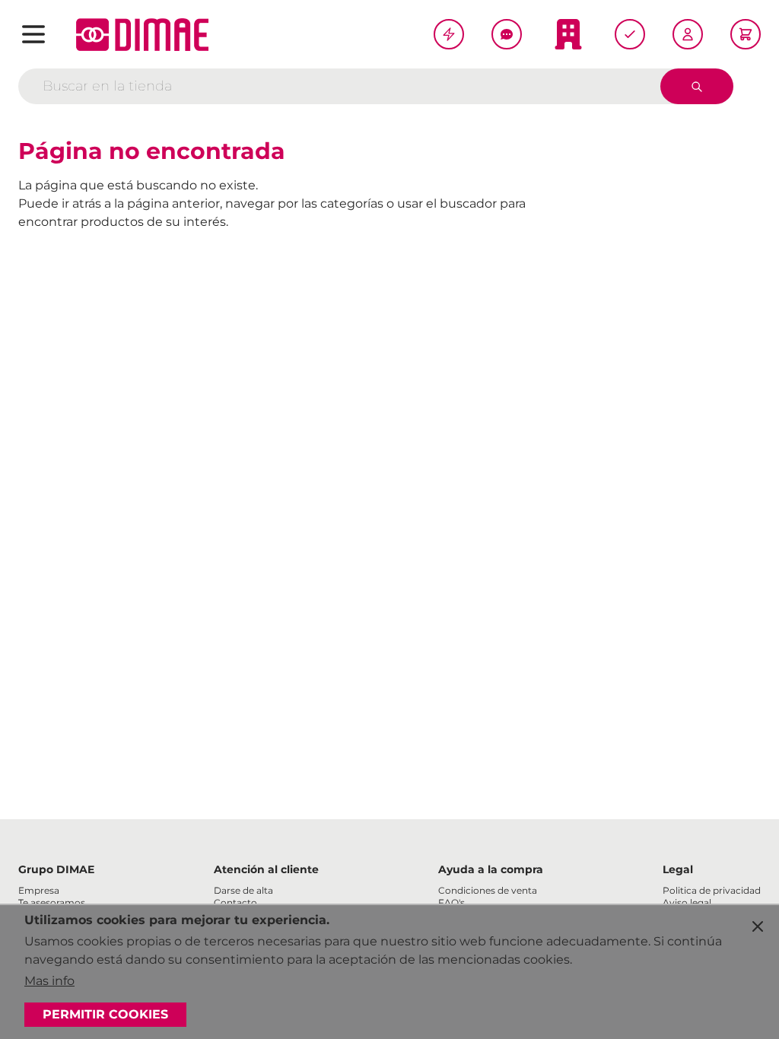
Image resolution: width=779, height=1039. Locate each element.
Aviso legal (687, 902)
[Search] (696, 86)
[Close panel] (757, 926)
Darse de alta (243, 890)
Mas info (49, 981)
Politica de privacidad (712, 890)
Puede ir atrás (59, 203)
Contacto (235, 902)
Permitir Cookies (105, 1014)
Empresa (38, 890)
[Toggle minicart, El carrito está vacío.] (745, 34)
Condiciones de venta (487, 890)
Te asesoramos (51, 902)
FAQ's (451, 902)
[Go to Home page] (142, 34)
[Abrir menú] (33, 34)
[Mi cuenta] (687, 34)
